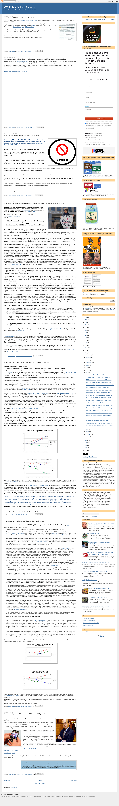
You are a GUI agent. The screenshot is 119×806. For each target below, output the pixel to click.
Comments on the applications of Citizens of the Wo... (99, 387)
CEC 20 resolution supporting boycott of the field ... (98, 380)
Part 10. (9, 753)
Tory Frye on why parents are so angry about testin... (99, 397)
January (88, 436)
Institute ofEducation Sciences (11, 481)
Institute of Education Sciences (11, 695)
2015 (86, 345)
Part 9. (5, 753)
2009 (86, 445)
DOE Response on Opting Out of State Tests (97, 420)
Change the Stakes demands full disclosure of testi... (99, 382)
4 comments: (29, 195)
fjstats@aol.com (21, 330)
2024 (86, 322)
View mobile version (40, 783)
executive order (26, 389)
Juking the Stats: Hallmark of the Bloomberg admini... (99, 418)
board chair (54, 533)
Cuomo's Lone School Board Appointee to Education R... (100, 425)
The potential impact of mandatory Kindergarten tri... (99, 377)
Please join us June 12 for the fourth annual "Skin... (99, 400)
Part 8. (16, 750)
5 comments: (29, 51)
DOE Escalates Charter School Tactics (97, 597)
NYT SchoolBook (29, 27)
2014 (86, 348)
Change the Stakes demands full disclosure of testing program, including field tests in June (34, 203)
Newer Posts (7, 780)
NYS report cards (8, 372)
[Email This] (36, 51)
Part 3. (32, 748)
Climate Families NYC (90, 142)
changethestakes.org (15, 264)
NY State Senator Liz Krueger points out (38, 485)
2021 (86, 330)
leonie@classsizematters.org (90, 632)
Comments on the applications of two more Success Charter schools (26, 362)
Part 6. (9, 750)
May (87, 372)
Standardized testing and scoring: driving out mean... (99, 415)
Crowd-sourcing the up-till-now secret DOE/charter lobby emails (25, 714)
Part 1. (24, 748)
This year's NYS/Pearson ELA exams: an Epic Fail (95, 571)
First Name (89, 85)
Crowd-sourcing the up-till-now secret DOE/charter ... (99, 390)
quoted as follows (54, 565)
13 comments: (29, 774)
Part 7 (12, 750)
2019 (86, 335)
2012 (86, 353)
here (11, 65)
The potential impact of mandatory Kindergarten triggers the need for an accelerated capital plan (35, 59)
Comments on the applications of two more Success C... (100, 385)
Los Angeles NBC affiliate (40, 541)
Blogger (102, 636)
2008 (86, 448)
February (88, 434)
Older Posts (74, 780)
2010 (86, 442)
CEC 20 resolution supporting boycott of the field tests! (22, 135)
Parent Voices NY (71, 349)
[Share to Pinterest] (42, 51)
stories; (33, 731)
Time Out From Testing (12, 351)
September (89, 362)
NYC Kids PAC (100, 142)
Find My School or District (89, 620)
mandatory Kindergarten (23, 61)
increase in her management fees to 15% (37, 393)
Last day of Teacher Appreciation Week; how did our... (99, 405)
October (88, 360)
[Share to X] (39, 51)
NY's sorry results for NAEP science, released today (99, 408)
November (88, 357)
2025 (86, 320)
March (87, 431)
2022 (86, 327)
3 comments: (29, 514)
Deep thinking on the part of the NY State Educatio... (99, 410)
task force (23, 388)
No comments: (29, 127)
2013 (86, 350)
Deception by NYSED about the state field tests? (19, 18)
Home (40, 780)
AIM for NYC (107, 144)
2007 (86, 450)
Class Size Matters (98, 135)
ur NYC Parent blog (40, 620)
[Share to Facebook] (41, 51)
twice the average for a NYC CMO (64, 393)
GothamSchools (17, 27)
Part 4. (36, 748)
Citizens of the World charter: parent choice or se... (98, 392)
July (87, 367)
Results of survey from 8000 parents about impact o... (99, 395)
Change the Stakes (9, 336)
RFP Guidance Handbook (20, 609)
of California (21, 533)
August (88, 365)
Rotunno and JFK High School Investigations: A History (95, 606)
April (87, 429)
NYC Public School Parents (19, 7)
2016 (86, 342)
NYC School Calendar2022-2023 (91, 623)
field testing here (25, 210)
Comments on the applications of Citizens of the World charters (24, 521)
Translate (94, 516)
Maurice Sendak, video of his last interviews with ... (99, 423)
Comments (89, 108)
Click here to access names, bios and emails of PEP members (99, 19)
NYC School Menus (88, 625)
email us (112, 309)
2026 (86, 317)
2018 (86, 337)
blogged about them (48, 731)
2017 (86, 340)
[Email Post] (33, 51)
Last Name (88, 91)
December (88, 355)
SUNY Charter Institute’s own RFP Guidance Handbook (24, 408)
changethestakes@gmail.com (12, 216)
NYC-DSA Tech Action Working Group (94, 144)
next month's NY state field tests (28, 20)
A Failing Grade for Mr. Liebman (89, 580)
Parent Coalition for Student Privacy (94, 140)
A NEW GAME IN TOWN (93, 533)
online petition (12, 345)
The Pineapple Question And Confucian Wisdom (98, 402)
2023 (86, 325)
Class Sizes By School (88, 618)
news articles (67, 370)
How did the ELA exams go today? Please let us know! (95, 562)
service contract (66, 548)
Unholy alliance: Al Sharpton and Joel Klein (98, 588)
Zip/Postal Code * (90, 101)
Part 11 (13, 753)
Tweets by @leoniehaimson (90, 457)
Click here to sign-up (88, 292)
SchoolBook (10, 144)
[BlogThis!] (37, 51)
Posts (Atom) (14, 787)
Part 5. (5, 750)
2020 (86, 332)
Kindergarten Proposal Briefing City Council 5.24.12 (18, 71)
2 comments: (29, 356)
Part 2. (28, 748)
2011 (86, 440)
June (87, 370)
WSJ (23, 27)
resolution (33, 25)
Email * (87, 96)
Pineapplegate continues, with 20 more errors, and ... (99, 413)
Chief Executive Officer (59, 535)
